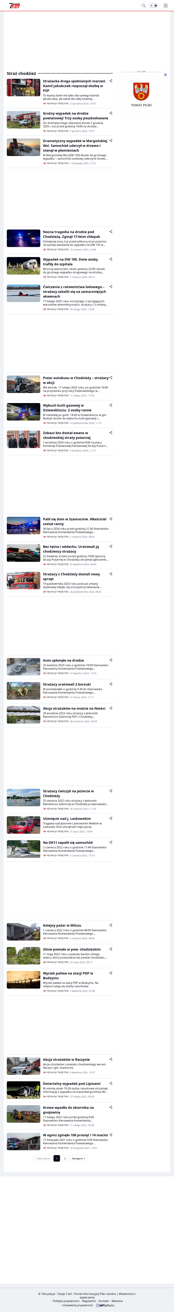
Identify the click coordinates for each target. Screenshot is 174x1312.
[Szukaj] (143, 5)
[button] (153, 6)
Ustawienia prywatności (77, 1305)
